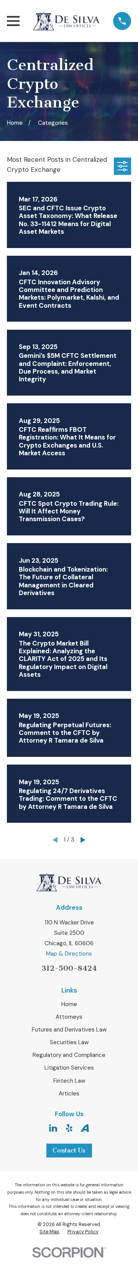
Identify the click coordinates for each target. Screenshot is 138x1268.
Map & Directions (69, 954)
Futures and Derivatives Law (69, 1029)
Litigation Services (69, 1068)
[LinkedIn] (53, 1128)
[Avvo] (85, 1128)
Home (69, 1004)
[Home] (66, 21)
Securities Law (69, 1042)
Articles (69, 1093)
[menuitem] (49, 1232)
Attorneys (69, 1017)
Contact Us (69, 1150)
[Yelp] (69, 1128)
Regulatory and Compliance (69, 1055)
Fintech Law (69, 1081)
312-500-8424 (69, 968)
